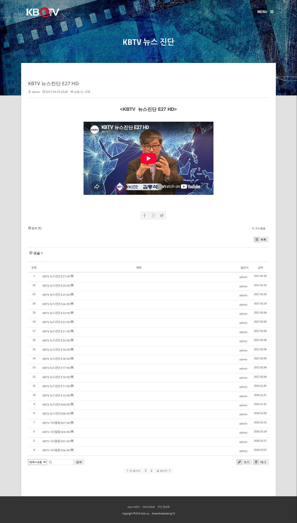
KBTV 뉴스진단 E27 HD (53, 83)
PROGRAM (148, 507)
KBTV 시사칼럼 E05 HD (56, 441)
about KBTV (134, 507)
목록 (263, 240)
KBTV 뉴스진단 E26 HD (56, 285)
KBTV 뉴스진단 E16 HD (56, 377)
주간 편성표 (164, 507)
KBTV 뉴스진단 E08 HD (56, 413)
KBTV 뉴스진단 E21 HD (56, 331)
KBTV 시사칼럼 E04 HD (56, 450)
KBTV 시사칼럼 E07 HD (56, 423)
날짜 (260, 267)
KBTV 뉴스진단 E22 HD (56, 322)
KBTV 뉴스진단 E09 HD (56, 404)
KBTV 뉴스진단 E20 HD (56, 340)
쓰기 (246, 462)
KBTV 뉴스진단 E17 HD (56, 368)
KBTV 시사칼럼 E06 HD (56, 432)
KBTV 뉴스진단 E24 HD (56, 304)
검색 (79, 462)
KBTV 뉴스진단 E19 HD (56, 349)
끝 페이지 (162, 470)
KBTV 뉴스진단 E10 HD (56, 395)
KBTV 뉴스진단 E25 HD (56, 294)
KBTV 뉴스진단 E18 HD (56, 358)
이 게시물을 (258, 228)
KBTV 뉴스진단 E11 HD (56, 386)
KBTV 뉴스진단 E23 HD (56, 313)
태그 (263, 462)
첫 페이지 (134, 470)
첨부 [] (36, 228)
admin (36, 92)
